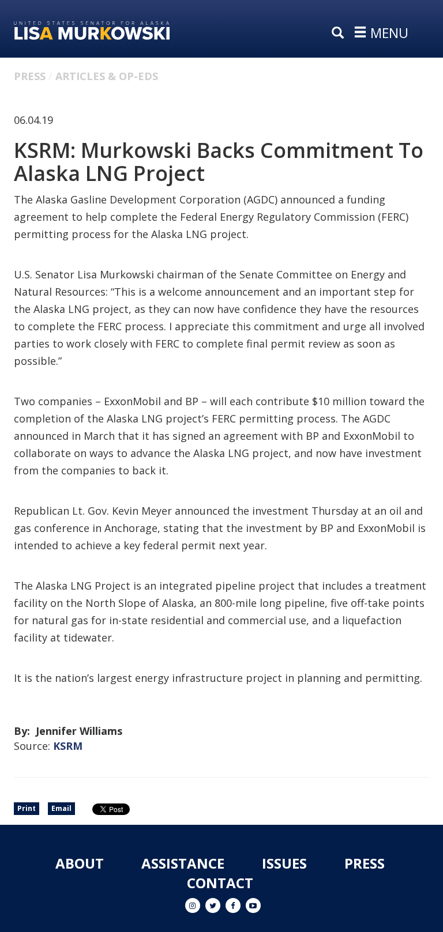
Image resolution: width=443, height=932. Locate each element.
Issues (284, 863)
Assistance (182, 863)
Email (61, 808)
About (79, 863)
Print (26, 808)
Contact (220, 882)
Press (30, 76)
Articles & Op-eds (106, 76)
